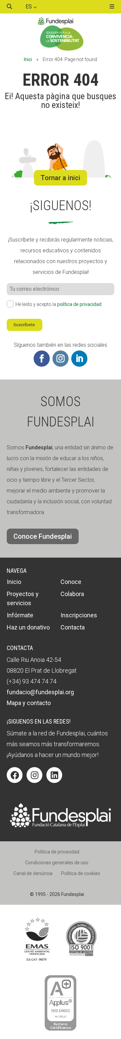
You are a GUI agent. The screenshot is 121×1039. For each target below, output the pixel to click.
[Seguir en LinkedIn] (79, 358)
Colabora (72, 593)
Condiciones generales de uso (56, 862)
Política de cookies (80, 873)
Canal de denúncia (32, 873)
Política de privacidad (57, 851)
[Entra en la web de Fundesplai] (60, 825)
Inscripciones (79, 615)
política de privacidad (79, 304)
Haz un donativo (28, 627)
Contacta (73, 627)
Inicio (14, 581)
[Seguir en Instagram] (60, 358)
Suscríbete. (24, 324)
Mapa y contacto (29, 702)
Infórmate (20, 615)
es (29, 6)
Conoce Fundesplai (42, 536)
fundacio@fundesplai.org (40, 692)
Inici (28, 59)
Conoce (71, 581)
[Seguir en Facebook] (42, 358)
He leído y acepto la (58, 304)
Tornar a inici (60, 178)
